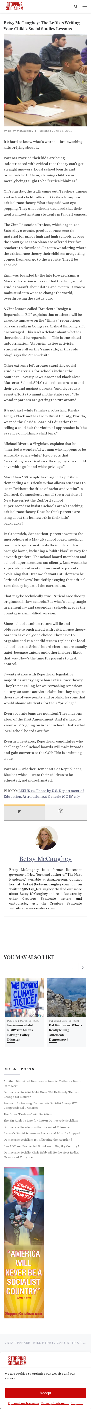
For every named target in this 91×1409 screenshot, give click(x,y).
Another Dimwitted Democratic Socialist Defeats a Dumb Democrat (42, 1084)
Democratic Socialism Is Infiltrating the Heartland (38, 1139)
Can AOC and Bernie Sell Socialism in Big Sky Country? (41, 1146)
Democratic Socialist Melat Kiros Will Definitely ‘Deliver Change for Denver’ (41, 1095)
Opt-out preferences (23, 1403)
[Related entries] (66, 812)
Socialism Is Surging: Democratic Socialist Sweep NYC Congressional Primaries (41, 1106)
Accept (45, 1393)
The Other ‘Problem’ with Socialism (28, 1114)
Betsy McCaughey (20, 130)
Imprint (77, 1403)
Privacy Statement (55, 1403)
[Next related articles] (82, 967)
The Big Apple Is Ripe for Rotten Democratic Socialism (41, 1120)
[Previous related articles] (72, 967)
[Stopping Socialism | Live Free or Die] (14, 5)
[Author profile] (24, 812)
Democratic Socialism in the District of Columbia (37, 1127)
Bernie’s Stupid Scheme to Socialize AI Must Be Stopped (42, 1133)
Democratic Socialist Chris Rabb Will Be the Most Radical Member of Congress (41, 1155)
